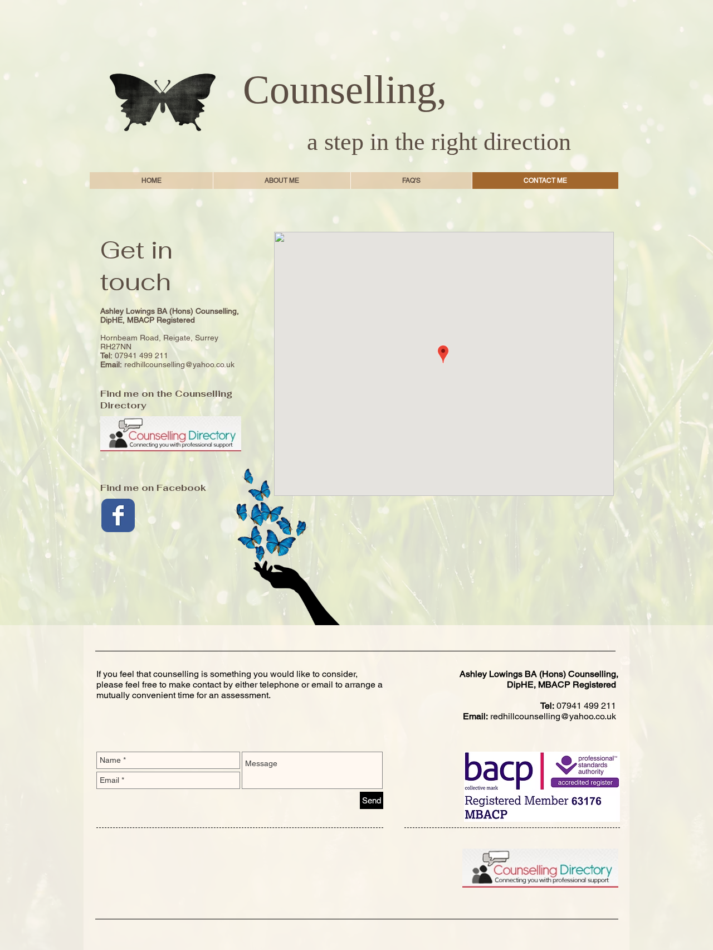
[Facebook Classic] (118, 515)
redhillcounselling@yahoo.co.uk (179, 364)
